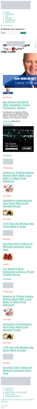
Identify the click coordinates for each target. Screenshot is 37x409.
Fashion (8, 18)
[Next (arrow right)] (3, 407)
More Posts (7, 123)
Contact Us (10, 22)
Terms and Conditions (13, 396)
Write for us (9, 390)
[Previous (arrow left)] (1, 407)
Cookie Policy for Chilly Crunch (16, 392)
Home (7, 12)
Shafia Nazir (7, 121)
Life (6, 16)
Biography (9, 14)
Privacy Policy (10, 394)
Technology (10, 20)
